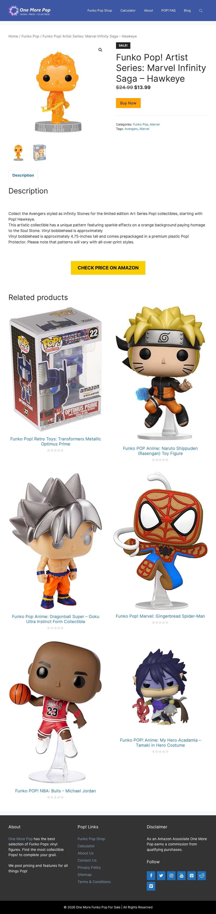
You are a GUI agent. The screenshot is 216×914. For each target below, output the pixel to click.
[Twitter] (161, 875)
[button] (100, 50)
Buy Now (128, 103)
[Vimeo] (151, 886)
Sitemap (85, 875)
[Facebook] (151, 875)
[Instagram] (171, 875)
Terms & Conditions (94, 882)
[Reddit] (201, 875)
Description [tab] (23, 175)
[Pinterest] (191, 875)
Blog (187, 10)
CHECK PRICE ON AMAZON (108, 267)
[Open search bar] (201, 10)
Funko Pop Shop (100, 10)
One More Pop (20, 839)
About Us (86, 853)
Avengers (131, 129)
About (148, 10)
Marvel (154, 124)
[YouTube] (181, 875)
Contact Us (87, 860)
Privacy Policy (89, 867)
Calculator (128, 10)
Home (13, 36)
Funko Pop (30, 36)
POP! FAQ (168, 10)
